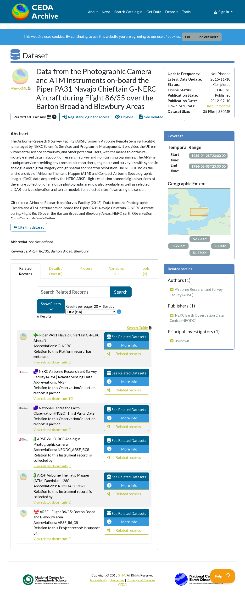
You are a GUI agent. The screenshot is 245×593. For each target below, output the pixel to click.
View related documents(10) (53, 399)
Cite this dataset (30, 227)
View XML (19, 88)
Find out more (207, 37)
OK (187, 37)
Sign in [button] (224, 12)
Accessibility (98, 580)
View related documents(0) (52, 362)
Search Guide (137, 327)
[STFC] (199, 579)
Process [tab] (85, 268)
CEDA (122, 585)
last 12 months (218, 106)
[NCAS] (46, 579)
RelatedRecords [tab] (25, 271)
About (93, 12)
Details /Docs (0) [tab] (56, 271)
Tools (186, 12)
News (106, 12)
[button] (85, 117)
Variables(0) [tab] (116, 271)
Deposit (171, 12)
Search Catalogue (128, 12)
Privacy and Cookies (141, 580)
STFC (122, 575)
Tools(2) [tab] (145, 271)
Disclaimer (117, 580)
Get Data (153, 12)
